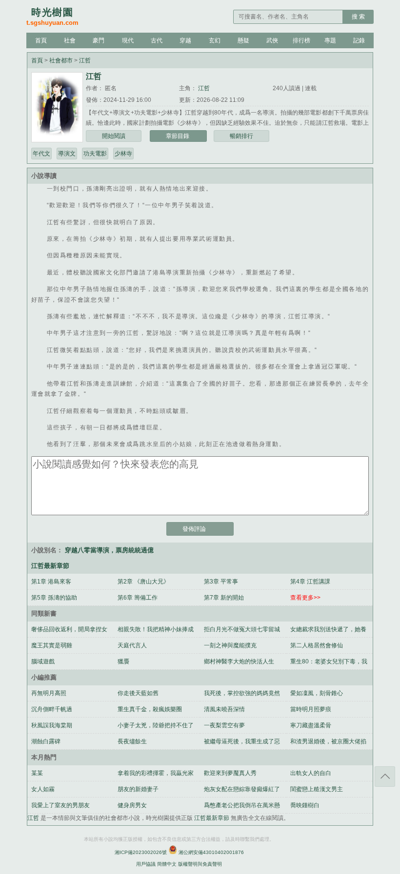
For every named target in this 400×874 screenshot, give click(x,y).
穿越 (185, 40)
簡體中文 (167, 864)
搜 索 (358, 16)
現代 (128, 40)
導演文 (67, 153)
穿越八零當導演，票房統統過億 (109, 550)
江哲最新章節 (212, 818)
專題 (330, 40)
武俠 (272, 40)
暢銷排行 (241, 136)
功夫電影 (95, 153)
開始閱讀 (113, 136)
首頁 (41, 40)
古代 (156, 40)
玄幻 (214, 40)
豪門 (98, 40)
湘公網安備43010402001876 (211, 852)
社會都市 (61, 60)
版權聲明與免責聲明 (200, 864)
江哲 (85, 60)
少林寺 (123, 153)
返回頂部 (385, 776)
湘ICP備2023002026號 (141, 852)
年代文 (41, 153)
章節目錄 (178, 136)
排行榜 (301, 40)
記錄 (359, 40)
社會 (70, 40)
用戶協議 (146, 864)
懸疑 (243, 40)
